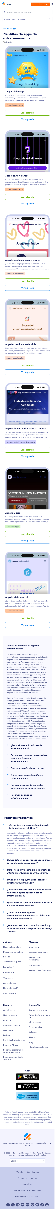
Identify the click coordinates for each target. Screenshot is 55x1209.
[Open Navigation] (52, 4)
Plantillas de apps (9, 28)
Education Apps (12, 526)
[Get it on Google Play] (27, 1076)
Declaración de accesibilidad (27, 1190)
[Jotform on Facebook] (8, 1204)
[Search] (5, 12)
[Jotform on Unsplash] (47, 1204)
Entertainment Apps (14, 105)
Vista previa (27, 119)
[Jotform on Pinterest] (32, 1204)
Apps (9, 4)
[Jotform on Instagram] (42, 1204)
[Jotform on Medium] (22, 1204)
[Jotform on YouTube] (37, 1204)
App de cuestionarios (15, 273)
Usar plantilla (28, 112)
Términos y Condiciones (27, 1172)
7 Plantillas (8, 42)
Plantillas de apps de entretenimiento (20, 36)
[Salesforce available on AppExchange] (27, 1096)
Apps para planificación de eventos (20, 442)
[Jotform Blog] (27, 1204)
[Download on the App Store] (27, 1086)
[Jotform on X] (13, 1204)
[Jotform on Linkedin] (18, 1204)
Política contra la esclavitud (27, 1196)
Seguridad (27, 1184)
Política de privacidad (27, 1178)
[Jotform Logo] (3, 4)
